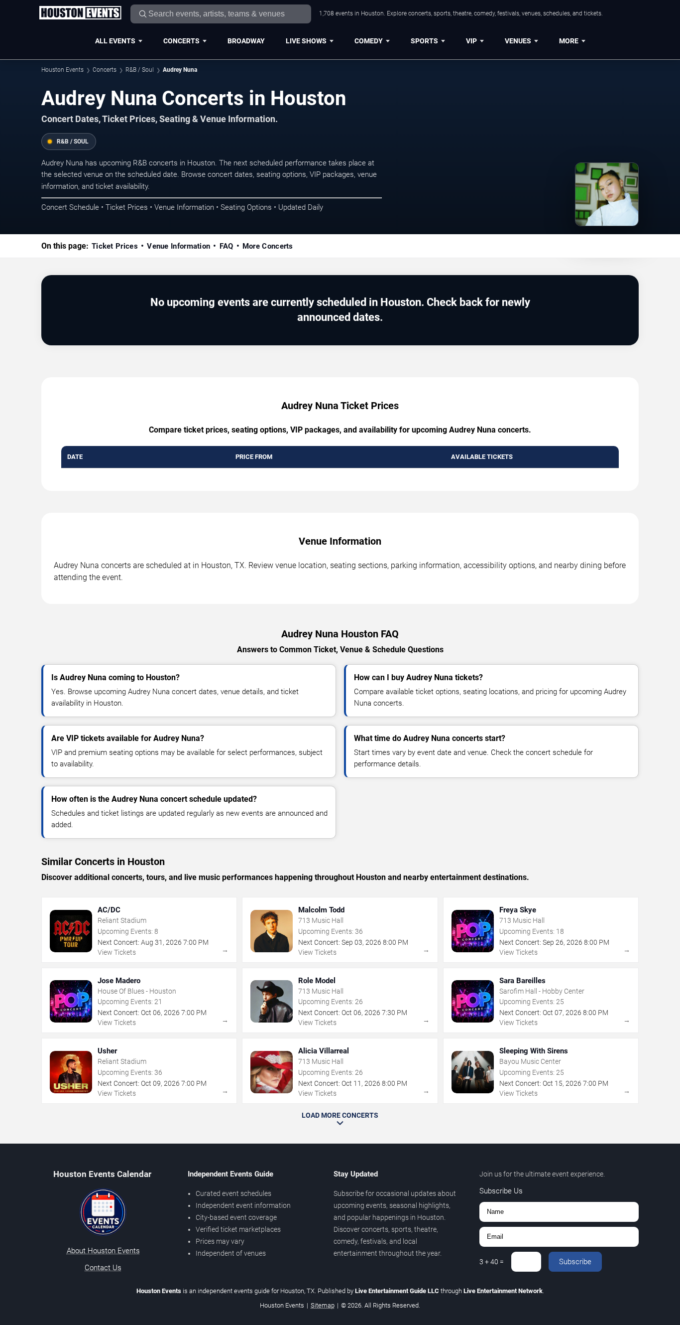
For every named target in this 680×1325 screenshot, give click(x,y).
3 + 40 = (491, 1262)
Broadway (246, 41)
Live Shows (306, 41)
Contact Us (103, 1267)
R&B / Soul (139, 69)
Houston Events (62, 69)
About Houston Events (103, 1250)
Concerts (181, 41)
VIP (471, 41)
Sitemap (323, 1305)
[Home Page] (80, 13)
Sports (424, 41)
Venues (518, 41)
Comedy (368, 41)
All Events (115, 41)
